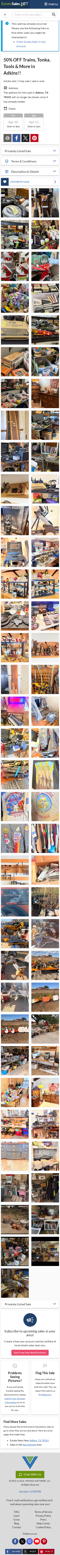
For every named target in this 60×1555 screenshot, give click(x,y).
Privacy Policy (43, 1515)
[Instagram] (29, 1541)
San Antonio (29, 1444)
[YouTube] (37, 1541)
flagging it (46, 1394)
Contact (16, 1527)
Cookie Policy (43, 1527)
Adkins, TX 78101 (39, 1440)
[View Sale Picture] (15, 202)
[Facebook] (15, 1541)
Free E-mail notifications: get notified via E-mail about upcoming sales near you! (30, 1502)
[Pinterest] (44, 1541)
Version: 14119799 (30, 1491)
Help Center (43, 1523)
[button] (30, 151)
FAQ (16, 1511)
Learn (16, 1515)
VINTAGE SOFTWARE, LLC (37, 1481)
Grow (16, 1519)
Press (43, 1519)
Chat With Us (32, 1474)
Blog (16, 1523)
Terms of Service (43, 1511)
